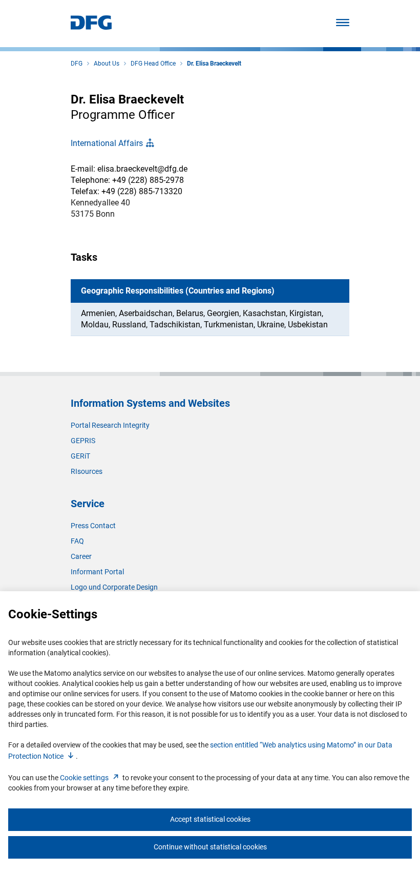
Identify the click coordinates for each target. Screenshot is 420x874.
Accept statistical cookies (210, 819)
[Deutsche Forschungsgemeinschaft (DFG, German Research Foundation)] (91, 27)
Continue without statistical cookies (210, 847)
